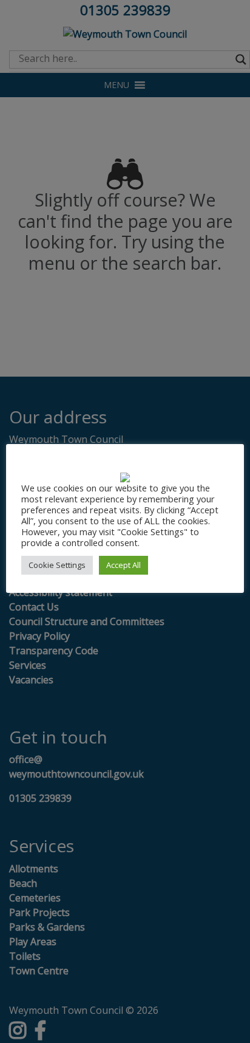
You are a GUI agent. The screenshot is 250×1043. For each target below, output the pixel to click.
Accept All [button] (123, 564)
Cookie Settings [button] (57, 564)
